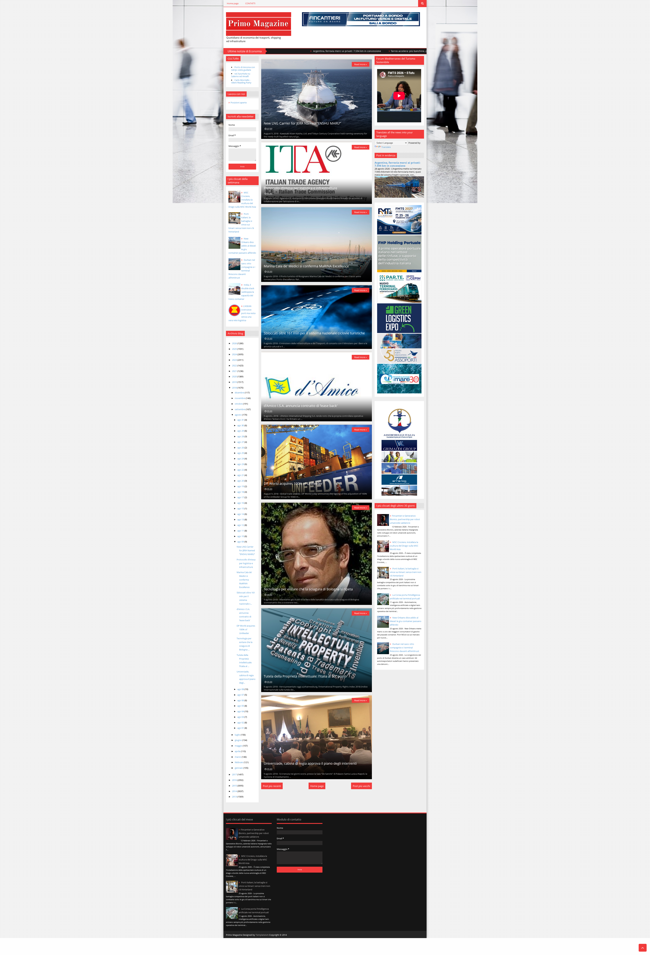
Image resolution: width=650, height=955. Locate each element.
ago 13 (240, 519)
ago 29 (240, 430)
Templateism (262, 934)
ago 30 (240, 425)
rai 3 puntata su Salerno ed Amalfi (240, 75)
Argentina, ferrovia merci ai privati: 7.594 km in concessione (397, 164)
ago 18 (240, 491)
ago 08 (240, 689)
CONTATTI (250, 3)
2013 (234, 796)
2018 (234, 387)
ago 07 (240, 694)
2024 (234, 354)
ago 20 (240, 480)
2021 (234, 371)
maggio (239, 745)
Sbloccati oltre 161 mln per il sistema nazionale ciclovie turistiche (314, 333)
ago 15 (240, 508)
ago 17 (240, 497)
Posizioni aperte (239, 102)
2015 (234, 785)
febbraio (239, 762)
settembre (240, 409)
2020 (234, 376)
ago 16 (240, 502)
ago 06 (240, 700)
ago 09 (240, 541)
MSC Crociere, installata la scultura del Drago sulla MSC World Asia (242, 199)
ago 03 (240, 716)
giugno (238, 740)
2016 (234, 780)
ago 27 (240, 441)
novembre (240, 398)
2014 (234, 791)
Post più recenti (272, 786)
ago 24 (240, 458)
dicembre (240, 392)
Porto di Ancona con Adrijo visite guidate (243, 68)
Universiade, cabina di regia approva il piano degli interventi (310, 763)
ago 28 (240, 436)
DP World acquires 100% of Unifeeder (246, 629)
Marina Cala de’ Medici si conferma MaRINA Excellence (244, 580)
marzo (238, 756)
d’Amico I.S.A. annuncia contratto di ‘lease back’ (300, 405)
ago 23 (240, 464)
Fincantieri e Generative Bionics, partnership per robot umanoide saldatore (405, 519)
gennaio (239, 767)
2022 (234, 365)
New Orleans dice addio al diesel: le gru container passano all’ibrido (242, 245)
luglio (238, 734)
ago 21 (240, 475)
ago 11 (240, 530)
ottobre (239, 403)
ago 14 (240, 514)
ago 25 (240, 452)
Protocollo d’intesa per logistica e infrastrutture (246, 563)
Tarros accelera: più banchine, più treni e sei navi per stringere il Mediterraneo (346, 51)
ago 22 (240, 469)
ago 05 (240, 705)
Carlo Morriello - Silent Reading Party (241, 81)
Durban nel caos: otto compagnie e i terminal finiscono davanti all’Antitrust (404, 647)
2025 (234, 348)
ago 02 (240, 722)
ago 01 (240, 727)
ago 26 (240, 447)
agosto (238, 414)
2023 (234, 359)
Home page (233, 3)
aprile (238, 751)
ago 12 (240, 525)
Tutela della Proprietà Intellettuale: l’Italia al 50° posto (305, 676)
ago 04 (240, 711)
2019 (234, 382)
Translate (386, 147)
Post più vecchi (361, 786)
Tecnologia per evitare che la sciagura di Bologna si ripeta (308, 589)
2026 (234, 343)
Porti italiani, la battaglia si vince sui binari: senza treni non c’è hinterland (405, 572)
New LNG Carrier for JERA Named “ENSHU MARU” (246, 550)
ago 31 (240, 419)
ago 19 (240, 486)
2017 (234, 774)
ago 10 (240, 536)
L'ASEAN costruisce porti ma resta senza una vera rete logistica (242, 313)
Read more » (360, 64)
